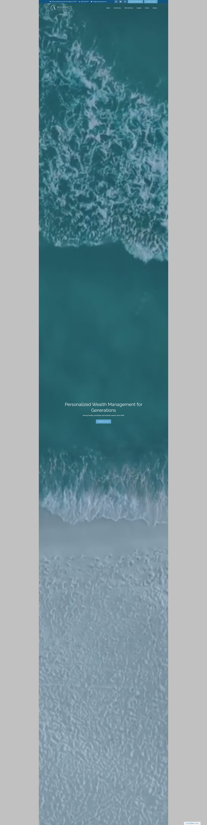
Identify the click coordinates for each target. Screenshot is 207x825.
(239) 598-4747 (85, 1)
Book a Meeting (135, 1)
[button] (108, 7)
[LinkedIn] (116, 1)
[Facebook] (125, 1)
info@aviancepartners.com (100, 1)
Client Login (150, 1)
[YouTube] (120, 1)
